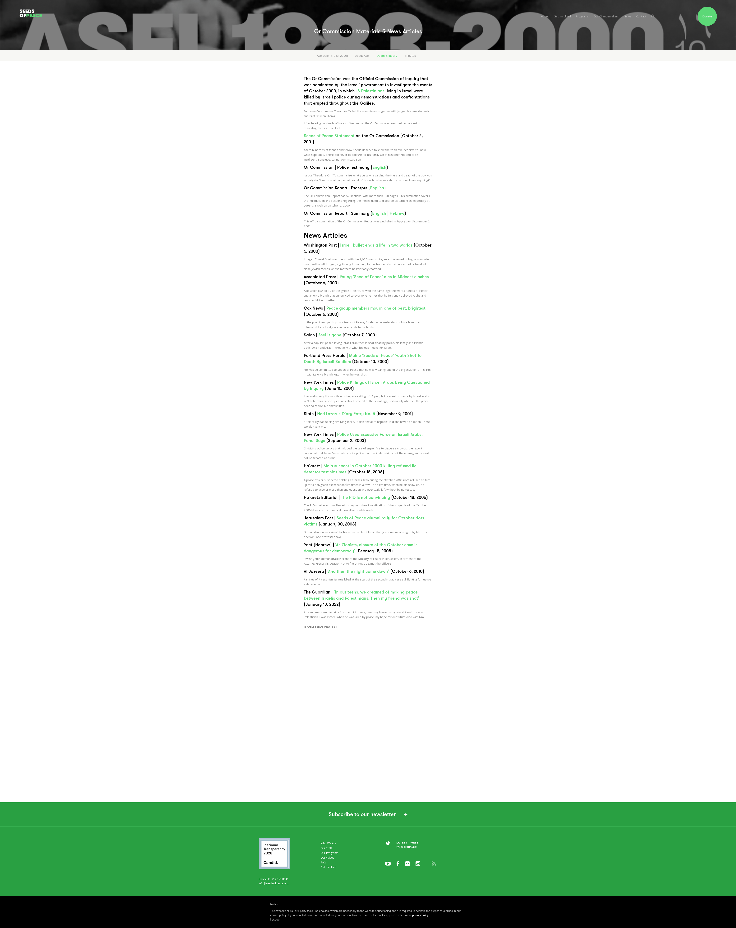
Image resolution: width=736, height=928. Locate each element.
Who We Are (328, 843)
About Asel (362, 55)
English (379, 167)
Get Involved (562, 16)
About (545, 16)
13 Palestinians (370, 91)
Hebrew (397, 213)
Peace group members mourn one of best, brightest (376, 308)
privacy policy (420, 915)
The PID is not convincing (365, 497)
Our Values (327, 857)
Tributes (410, 55)
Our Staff (326, 848)
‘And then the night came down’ (358, 571)
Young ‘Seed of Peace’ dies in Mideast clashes (384, 277)
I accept (275, 919)
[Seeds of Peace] (75, 9)
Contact (641, 16)
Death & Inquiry (387, 55)
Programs (582, 16)
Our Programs (329, 853)
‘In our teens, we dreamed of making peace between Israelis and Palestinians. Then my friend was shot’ (361, 595)
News (627, 16)
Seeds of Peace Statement (329, 136)
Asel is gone (329, 335)
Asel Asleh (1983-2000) (332, 55)
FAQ (323, 862)
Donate (707, 16)
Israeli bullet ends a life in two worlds (376, 245)
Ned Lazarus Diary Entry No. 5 (346, 414)
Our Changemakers (606, 16)
